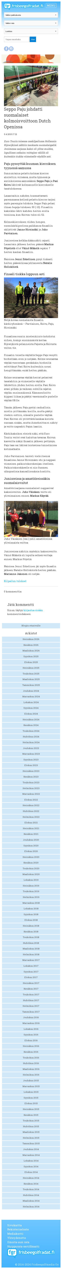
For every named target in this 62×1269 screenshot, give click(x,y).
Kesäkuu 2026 (31, 644)
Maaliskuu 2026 (31, 650)
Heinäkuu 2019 (31, 885)
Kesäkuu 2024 (31, 725)
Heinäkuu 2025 (31, 667)
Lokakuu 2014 (31, 1160)
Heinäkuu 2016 (31, 1046)
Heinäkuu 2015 (31, 1109)
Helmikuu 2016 (31, 1074)
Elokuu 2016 (31, 1040)
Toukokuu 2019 (31, 891)
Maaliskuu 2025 (31, 679)
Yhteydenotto (16, 1238)
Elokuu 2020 (31, 851)
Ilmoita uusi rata (18, 1242)
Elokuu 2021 (31, 822)
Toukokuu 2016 (31, 1057)
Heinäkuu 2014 (31, 1177)
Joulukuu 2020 (31, 839)
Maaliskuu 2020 (31, 874)
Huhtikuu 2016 (31, 1063)
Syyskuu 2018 (31, 914)
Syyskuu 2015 (31, 1097)
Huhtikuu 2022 (31, 811)
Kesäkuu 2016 (31, 1051)
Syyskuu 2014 (31, 1166)
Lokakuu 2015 (31, 1091)
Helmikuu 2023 (31, 788)
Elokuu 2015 (31, 1103)
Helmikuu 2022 (31, 816)
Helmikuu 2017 (31, 1005)
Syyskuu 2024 (31, 707)
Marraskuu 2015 (31, 1086)
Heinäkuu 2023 (31, 771)
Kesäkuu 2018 (31, 931)
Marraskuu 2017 (31, 960)
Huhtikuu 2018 (31, 942)
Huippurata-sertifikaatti (23, 1246)
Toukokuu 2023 (31, 782)
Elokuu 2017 (31, 977)
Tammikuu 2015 (31, 1143)
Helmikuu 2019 (31, 897)
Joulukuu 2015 (31, 1080)
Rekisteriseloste (18, 1229)
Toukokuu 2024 (31, 730)
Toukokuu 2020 (31, 868)
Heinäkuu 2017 (31, 983)
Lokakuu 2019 (31, 879)
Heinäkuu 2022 (31, 805)
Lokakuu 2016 (31, 1028)
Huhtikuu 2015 (31, 1126)
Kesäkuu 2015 (31, 1114)
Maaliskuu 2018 (31, 948)
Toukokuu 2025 (31, 673)
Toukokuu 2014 (31, 1189)
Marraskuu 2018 (31, 902)
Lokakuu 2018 (31, 908)
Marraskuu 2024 (31, 696)
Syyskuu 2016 (31, 1034)
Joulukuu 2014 (31, 1149)
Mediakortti (15, 1233)
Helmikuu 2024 (31, 742)
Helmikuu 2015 (31, 1137)
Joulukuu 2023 (31, 748)
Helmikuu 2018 (31, 954)
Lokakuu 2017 (31, 965)
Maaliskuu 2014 (31, 1200)
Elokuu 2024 (31, 713)
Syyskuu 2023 (31, 759)
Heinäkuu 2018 (31, 925)
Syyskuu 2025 (31, 656)
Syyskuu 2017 (31, 971)
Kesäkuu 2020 (31, 862)
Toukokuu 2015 (31, 1120)
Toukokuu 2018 (31, 937)
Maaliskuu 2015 (31, 1132)
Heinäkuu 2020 (31, 856)
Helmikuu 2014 (31, 1206)
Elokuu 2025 (31, 662)
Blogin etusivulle (31, 625)
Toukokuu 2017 (31, 994)
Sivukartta (14, 1225)
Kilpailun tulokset (15, 581)
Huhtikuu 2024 (31, 736)
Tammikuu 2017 (31, 1011)
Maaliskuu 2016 (31, 1069)
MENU (51, 5)
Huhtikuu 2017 (31, 1000)
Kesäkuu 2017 (31, 988)
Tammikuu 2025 (31, 685)
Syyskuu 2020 (31, 845)
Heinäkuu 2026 (31, 639)
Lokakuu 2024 (31, 702)
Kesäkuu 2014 (31, 1183)
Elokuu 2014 (31, 1172)
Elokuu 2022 (31, 799)
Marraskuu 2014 (31, 1155)
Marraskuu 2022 (31, 793)
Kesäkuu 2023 (31, 776)
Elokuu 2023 (31, 765)
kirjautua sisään (33, 610)
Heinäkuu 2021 (31, 828)
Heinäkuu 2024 (31, 719)
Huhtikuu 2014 (31, 1195)
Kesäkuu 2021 (31, 833)
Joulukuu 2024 (31, 690)
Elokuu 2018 (31, 919)
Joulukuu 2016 (31, 1017)
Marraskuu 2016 (31, 1023)
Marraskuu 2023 (31, 753)
